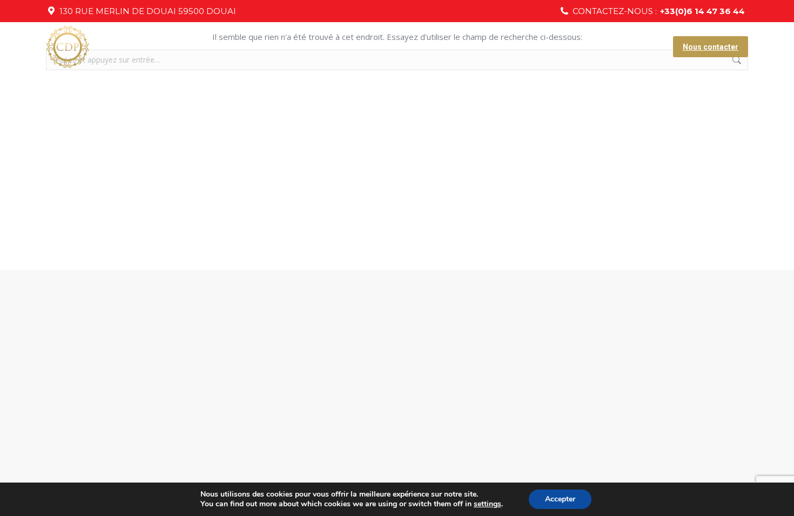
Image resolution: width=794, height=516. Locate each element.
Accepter (560, 499)
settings (487, 504)
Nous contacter (710, 47)
